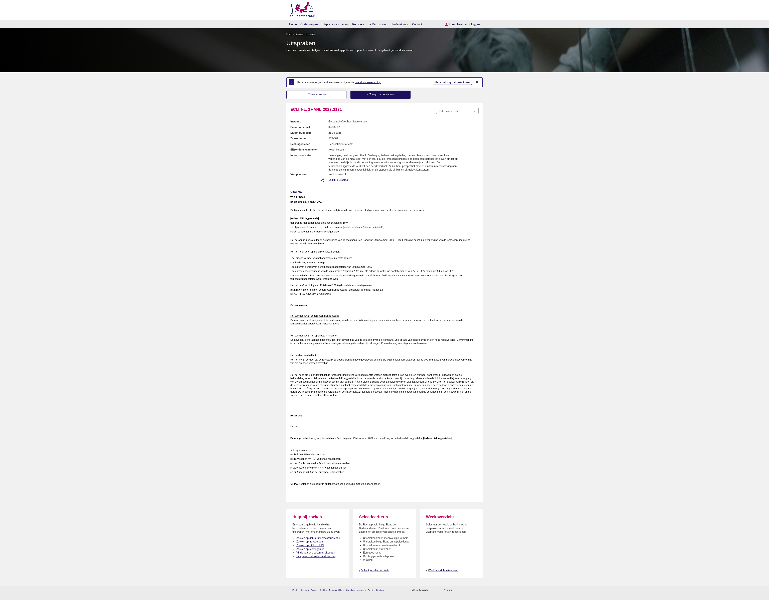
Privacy (314, 590)
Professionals (400, 24)
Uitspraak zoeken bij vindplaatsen (315, 556)
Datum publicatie (300, 132)
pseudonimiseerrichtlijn (368, 82)
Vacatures (361, 590)
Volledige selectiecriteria (375, 570)
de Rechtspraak (378, 24)
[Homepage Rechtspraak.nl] (300, 9)
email (437, 590)
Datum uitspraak (300, 127)
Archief (371, 590)
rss (432, 590)
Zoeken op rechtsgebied (310, 549)
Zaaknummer (298, 138)
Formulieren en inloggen (464, 24)
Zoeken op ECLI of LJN (310, 545)
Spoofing (350, 590)
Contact (417, 24)
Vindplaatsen (298, 174)
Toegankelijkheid (336, 590)
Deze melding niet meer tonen (452, 82)
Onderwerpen (309, 24)
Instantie (295, 121)
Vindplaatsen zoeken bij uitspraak (315, 552)
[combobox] (457, 110)
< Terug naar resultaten (380, 94)
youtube (476, 590)
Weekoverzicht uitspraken (443, 570)
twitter (456, 590)
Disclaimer (381, 590)
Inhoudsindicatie (300, 155)
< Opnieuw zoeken (316, 94)
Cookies (323, 590)
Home (293, 24)
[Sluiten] (477, 82)
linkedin (471, 590)
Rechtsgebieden (300, 143)
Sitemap (305, 590)
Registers (358, 24)
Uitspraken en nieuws (335, 24)
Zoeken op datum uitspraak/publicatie (318, 537)
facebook (461, 590)
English (295, 590)
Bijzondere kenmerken (304, 149)
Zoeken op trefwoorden (309, 541)
